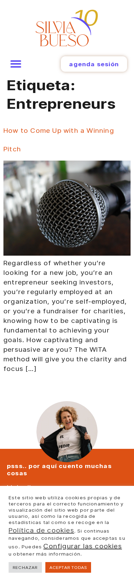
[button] (16, 64)
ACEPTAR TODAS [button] (68, 567)
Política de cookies (41, 530)
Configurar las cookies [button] (82, 546)
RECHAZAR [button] (25, 567)
